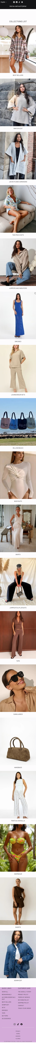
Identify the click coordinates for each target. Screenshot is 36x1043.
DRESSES (5, 1010)
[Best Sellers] (18, 51)
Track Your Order (24, 1008)
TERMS (18, 1033)
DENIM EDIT (5, 1005)
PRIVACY (18, 1031)
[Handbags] (18, 744)
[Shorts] (18, 903)
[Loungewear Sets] (18, 371)
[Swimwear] (18, 850)
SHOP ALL (5, 992)
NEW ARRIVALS (6, 994)
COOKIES (18, 1036)
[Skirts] (18, 531)
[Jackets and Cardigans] (18, 158)
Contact (21, 1005)
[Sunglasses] (18, 690)
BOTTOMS (5, 1016)
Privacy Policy (23, 994)
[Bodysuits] (18, 477)
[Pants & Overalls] (18, 797)
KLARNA (18, 1038)
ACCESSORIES (6, 1018)
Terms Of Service (24, 997)
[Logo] (18, 12)
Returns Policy (23, 1000)
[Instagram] (14, 2)
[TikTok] (18, 1024)
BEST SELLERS (6, 1002)
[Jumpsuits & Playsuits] (18, 584)
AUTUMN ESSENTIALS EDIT (8, 998)
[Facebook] (16, 2)
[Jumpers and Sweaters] (18, 264)
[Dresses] (18, 318)
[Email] (22, 2)
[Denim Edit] (18, 957)
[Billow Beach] (18, 424)
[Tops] (18, 637)
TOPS (3, 1013)
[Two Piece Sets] (18, 211)
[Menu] (3, 12)
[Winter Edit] (18, 105)
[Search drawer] (30, 12)
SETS (3, 1007)
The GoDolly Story (24, 992)
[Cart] (33, 12)
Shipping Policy (23, 1003)
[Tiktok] (19, 2)
